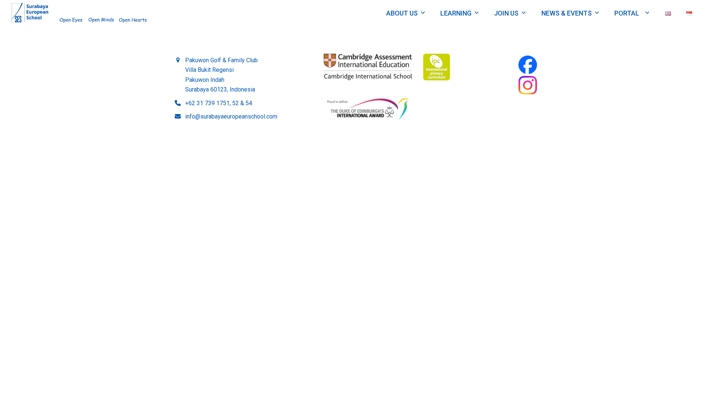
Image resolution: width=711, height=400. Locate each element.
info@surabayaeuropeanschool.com (231, 116)
